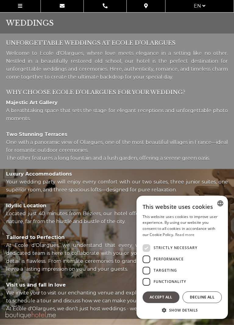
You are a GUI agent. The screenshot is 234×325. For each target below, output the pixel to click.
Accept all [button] (161, 297)
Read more (185, 234)
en (198, 6)
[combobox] (220, 203)
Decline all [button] (202, 297)
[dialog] (182, 257)
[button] (182, 310)
